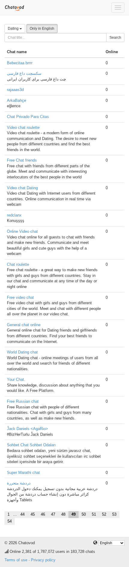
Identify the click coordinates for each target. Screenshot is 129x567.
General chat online (23, 325)
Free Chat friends (22, 160)
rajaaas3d (15, 89)
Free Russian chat (23, 401)
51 (94, 514)
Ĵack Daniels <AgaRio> (27, 428)
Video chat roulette (23, 127)
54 (10, 521)
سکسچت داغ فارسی (24, 73)
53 (114, 514)
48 (63, 514)
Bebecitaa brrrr (19, 63)
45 (33, 514)
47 (53, 514)
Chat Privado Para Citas (28, 116)
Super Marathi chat (23, 472)
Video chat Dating (22, 188)
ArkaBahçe (16, 100)
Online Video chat (22, 231)
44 (22, 514)
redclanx (14, 215)
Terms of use (15, 560)
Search (115, 37)
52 (104, 514)
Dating (14, 28)
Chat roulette (18, 264)
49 (73, 514)
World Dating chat (22, 352)
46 (43, 514)
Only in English (42, 28)
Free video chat (20, 297)
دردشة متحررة (19, 483)
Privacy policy (43, 560)
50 (84, 514)
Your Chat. (16, 379)
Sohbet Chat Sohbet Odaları (31, 445)
